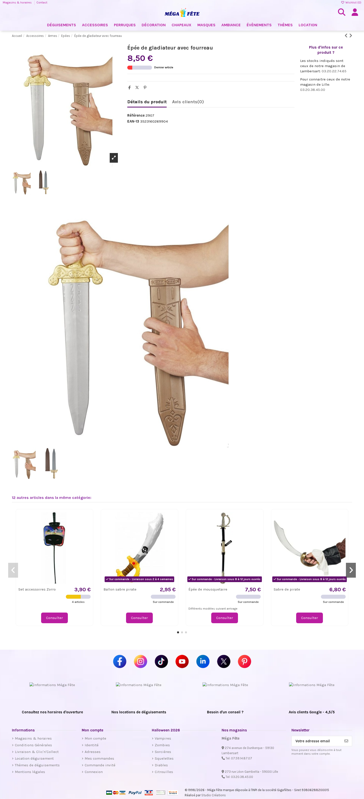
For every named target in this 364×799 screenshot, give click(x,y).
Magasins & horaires (17, 2)
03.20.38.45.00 (312, 89)
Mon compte (95, 738)
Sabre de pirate (287, 589)
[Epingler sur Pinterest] (146, 87)
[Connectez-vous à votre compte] (355, 12)
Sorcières (163, 751)
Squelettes (164, 758)
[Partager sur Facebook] (130, 87)
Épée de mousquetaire (207, 589)
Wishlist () (353, 2)
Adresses (93, 751)
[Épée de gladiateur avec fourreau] (67, 324)
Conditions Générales (33, 745)
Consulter (54, 618)
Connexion (94, 772)
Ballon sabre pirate (120, 589)
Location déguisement (34, 758)
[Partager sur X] (138, 87)
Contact (41, 2)
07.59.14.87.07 (241, 758)
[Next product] (350, 36)
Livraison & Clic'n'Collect (37, 751)
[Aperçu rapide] (86, 528)
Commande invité (100, 765)
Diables (161, 765)
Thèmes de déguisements (37, 765)
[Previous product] (347, 36)
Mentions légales (30, 772)
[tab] (188, 103)
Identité (92, 745)
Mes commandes (99, 758)
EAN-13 (133, 121)
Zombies (162, 745)
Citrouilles (164, 772)
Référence (136, 115)
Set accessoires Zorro (37, 589)
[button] (178, 632)
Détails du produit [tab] (147, 101)
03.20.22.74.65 (334, 71)
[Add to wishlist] (86, 519)
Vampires (163, 738)
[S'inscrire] (346, 741)
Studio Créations (213, 795)
